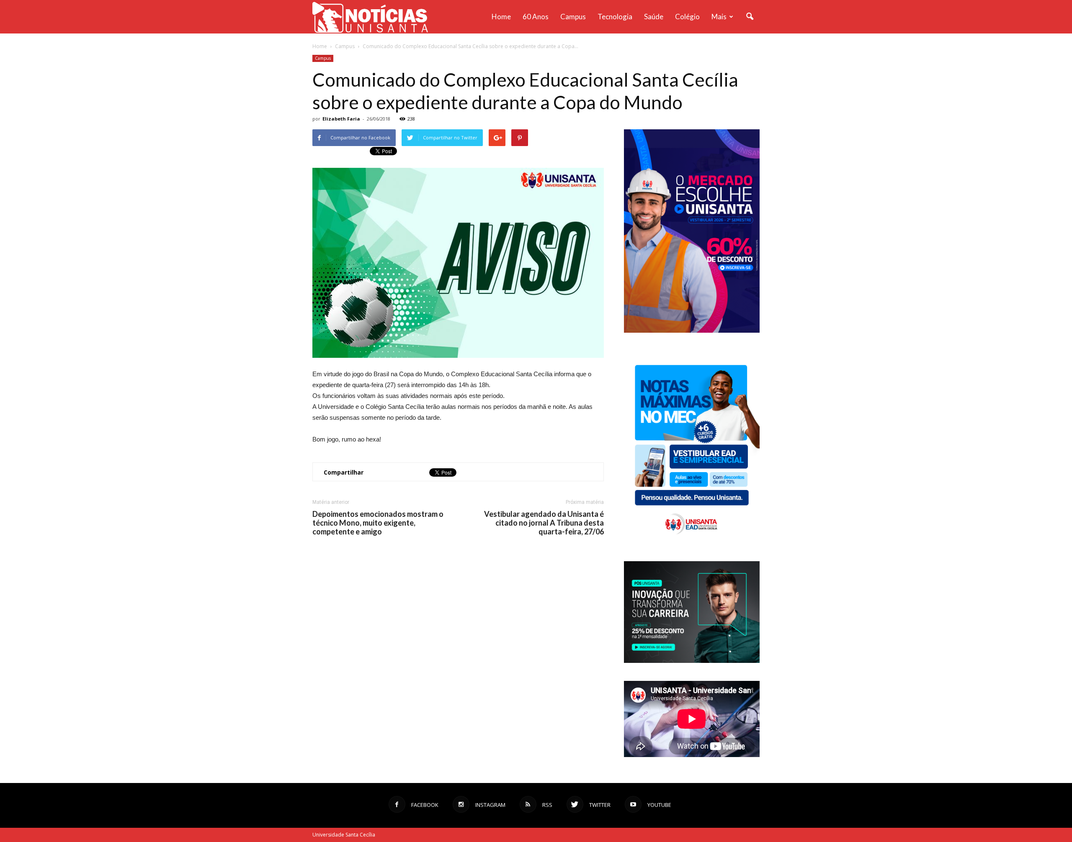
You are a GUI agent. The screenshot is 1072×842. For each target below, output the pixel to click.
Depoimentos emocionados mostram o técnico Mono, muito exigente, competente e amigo (377, 523)
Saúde (653, 16)
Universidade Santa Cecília (343, 834)
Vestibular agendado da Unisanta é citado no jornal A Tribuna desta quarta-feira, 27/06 (544, 523)
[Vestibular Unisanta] (692, 330)
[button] (750, 17)
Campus (573, 16)
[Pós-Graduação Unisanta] (692, 660)
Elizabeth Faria (341, 119)
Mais (719, 16)
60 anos (536, 16)
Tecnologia (615, 16)
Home (501, 16)
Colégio (687, 16)
